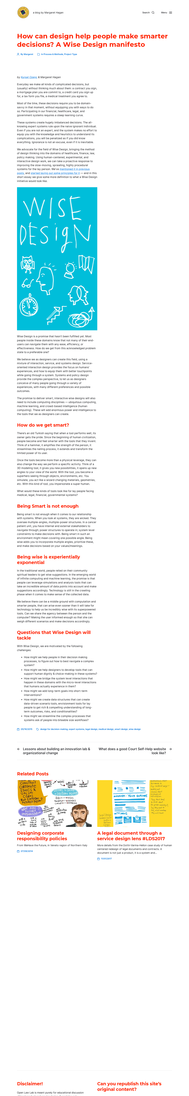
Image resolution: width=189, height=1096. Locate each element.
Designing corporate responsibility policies (42, 835)
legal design (91, 729)
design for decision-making (54, 729)
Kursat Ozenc (29, 77)
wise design (135, 729)
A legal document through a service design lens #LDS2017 (131, 835)
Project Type (70, 54)
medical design (106, 729)
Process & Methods (53, 54)
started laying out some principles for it (55, 173)
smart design (121, 729)
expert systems (76, 729)
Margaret (28, 54)
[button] (148, 12)
